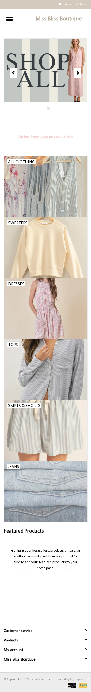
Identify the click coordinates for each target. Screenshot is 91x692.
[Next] (77, 73)
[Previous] (13, 73)
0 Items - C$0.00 (75, 4)
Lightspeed (77, 679)
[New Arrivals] (45, 70)
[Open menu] (9, 19)
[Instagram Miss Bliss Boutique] (50, 609)
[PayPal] (82, 685)
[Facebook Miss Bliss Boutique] (41, 609)
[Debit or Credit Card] (71, 685)
